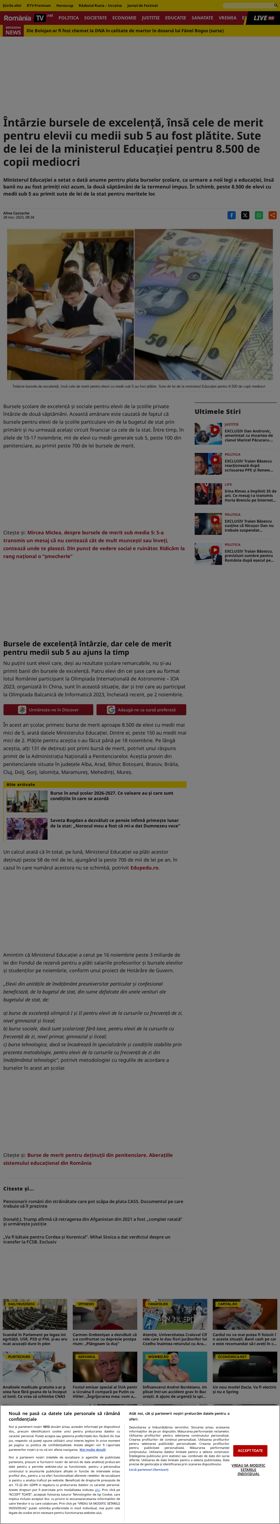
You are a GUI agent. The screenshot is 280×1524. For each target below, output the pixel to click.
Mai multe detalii (93, 1450)
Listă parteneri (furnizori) (148, 1469)
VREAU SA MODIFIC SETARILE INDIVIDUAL (248, 1469)
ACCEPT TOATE (250, 1450)
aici (97, 1489)
